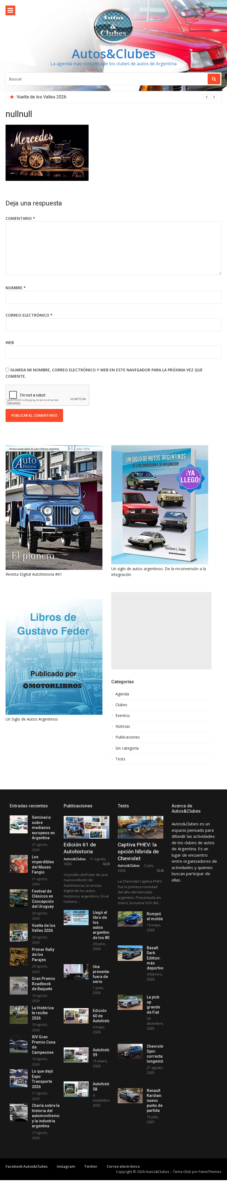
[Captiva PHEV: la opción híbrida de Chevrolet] (140, 827)
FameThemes (210, 1171)
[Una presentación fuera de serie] (76, 971)
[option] (117, 97)
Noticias (122, 726)
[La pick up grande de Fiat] (130, 1002)
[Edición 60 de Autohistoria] (76, 1015)
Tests (120, 759)
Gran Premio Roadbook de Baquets (43, 983)
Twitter (90, 1166)
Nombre (16, 287)
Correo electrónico (29, 315)
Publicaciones (127, 737)
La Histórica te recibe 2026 (43, 1013)
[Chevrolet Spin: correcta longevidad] (130, 1051)
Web (10, 342)
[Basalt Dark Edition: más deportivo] (130, 953)
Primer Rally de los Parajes (43, 97)
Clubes (121, 704)
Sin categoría (127, 748)
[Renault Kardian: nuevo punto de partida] (130, 1095)
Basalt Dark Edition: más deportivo (155, 958)
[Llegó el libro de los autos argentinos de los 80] (76, 917)
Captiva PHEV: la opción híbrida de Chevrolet (138, 851)
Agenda (122, 694)
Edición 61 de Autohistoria (80, 848)
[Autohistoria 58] (76, 1089)
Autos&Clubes (114, 53)
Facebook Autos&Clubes (27, 1166)
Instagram (66, 1166)
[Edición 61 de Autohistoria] (86, 827)
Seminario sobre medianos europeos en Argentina (43, 827)
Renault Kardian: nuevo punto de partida (154, 1100)
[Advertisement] (161, 630)
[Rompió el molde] (130, 919)
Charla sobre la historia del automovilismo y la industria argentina (46, 1115)
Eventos (122, 715)
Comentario (20, 218)
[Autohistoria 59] (76, 1055)
